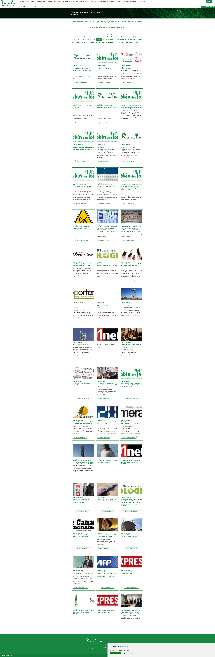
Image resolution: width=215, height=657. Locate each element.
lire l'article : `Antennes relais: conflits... (132, 587)
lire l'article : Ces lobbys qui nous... (103, 437)
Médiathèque (105, 1)
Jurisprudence (76, 39)
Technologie (27, 1)
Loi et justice (106, 39)
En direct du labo (112, 1)
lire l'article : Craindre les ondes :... (103, 548)
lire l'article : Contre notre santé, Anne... (104, 321)
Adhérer (209, 1)
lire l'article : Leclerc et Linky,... (78, 122)
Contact (143, 1)
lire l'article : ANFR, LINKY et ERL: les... (128, 161)
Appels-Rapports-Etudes (112, 34)
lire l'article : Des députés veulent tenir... (129, 437)
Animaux (94, 34)
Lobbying (99, 39)
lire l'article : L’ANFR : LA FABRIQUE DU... (104, 161)
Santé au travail (109, 42)
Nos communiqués (132, 39)
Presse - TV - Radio (81, 42)
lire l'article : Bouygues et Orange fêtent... (83, 161)
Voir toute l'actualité (209, 6)
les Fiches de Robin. (120, 27)
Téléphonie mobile (130, 42)
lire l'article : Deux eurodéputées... (107, 587)
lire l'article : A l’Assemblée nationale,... (104, 203)
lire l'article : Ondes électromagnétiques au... (105, 280)
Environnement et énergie (42, 1)
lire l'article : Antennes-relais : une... (79, 437)
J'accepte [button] (113, 653)
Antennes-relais (101, 34)
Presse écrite (91, 42)
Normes (112, 39)
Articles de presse (124, 34)
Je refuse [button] (118, 653)
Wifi (137, 42)
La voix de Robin (65, 1)
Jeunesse (139, 36)
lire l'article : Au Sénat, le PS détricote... (80, 321)
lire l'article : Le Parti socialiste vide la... (132, 548)
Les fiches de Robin (125, 1)
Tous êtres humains (119, 42)
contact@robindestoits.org (25, 6)
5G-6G (83, 34)
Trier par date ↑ (75, 47)
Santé (32, 1)
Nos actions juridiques (121, 39)
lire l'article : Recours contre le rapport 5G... (105, 82)
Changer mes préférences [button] (127, 653)
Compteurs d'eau (105, 36)
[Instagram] (35, 7)
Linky (94, 39)
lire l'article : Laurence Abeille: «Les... (83, 511)
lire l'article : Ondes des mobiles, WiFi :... (80, 587)
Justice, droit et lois (73, 1)
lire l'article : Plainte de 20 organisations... (104, 240)
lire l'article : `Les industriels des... (107, 622)
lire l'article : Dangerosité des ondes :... (108, 511)
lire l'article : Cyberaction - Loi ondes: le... (83, 240)
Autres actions (133, 34)
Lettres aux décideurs (86, 39)
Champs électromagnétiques (86, 36)
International (81, 1)
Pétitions (98, 42)
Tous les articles (76, 34)
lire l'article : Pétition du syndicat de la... (129, 240)
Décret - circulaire (115, 36)
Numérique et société (52, 1)
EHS (35, 1)
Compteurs (97, 36)
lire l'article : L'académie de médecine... (83, 548)
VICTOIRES (119, 1)
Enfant (126, 36)
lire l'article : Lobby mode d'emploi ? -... (129, 622)
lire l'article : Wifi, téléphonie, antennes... (129, 321)
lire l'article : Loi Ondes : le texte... (128, 280)
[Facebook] (32, 7)
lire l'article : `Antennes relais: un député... (83, 622)
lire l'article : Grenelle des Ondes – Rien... (131, 398)
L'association (21, 1)
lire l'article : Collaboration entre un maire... (107, 122)
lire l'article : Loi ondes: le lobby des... (128, 203)
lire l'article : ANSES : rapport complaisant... (81, 203)
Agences (88, 34)
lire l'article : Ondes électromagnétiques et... (132, 511)
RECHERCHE (87, 1)
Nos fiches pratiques (134, 1)
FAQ (140, 1)
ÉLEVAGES (59, 1)
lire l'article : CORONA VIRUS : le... (128, 122)
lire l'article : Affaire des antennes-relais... (80, 82)
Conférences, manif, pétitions (96, 1)
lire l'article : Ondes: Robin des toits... (80, 280)
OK (202, 6)
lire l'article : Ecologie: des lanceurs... (104, 398)
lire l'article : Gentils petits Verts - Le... (83, 398)
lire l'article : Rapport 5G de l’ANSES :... (129, 82)
